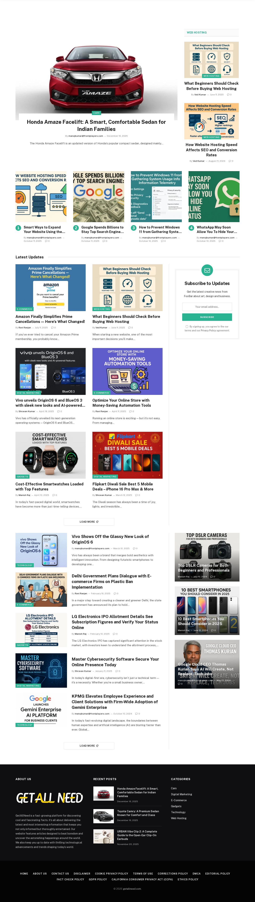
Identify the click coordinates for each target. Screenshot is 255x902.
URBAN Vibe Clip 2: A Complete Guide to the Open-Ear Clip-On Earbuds (137, 835)
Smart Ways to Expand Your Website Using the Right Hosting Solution (43, 229)
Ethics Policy (188, 879)
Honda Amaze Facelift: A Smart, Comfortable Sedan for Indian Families (96, 125)
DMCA (197, 873)
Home (24, 873)
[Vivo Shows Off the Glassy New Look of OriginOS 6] (41, 550)
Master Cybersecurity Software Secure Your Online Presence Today (115, 662)
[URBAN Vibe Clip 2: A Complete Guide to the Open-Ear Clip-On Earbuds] (103, 836)
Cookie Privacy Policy (111, 873)
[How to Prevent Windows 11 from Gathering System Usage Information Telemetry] (156, 196)
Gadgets (22, 476)
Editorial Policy (217, 873)
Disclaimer (82, 873)
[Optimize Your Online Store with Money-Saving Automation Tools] (127, 371)
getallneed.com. (132, 888)
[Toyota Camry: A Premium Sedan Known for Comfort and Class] (103, 816)
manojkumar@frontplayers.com (86, 136)
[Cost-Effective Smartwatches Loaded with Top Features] (50, 455)
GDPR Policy (98, 879)
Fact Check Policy (70, 879)
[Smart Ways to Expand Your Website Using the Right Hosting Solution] (40, 196)
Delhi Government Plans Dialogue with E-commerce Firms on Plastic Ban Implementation (111, 581)
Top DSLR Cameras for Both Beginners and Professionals (204, 568)
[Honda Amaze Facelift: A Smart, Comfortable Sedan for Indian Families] (96, 74)
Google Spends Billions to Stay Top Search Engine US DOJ (102, 229)
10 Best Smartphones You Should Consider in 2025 (201, 621)
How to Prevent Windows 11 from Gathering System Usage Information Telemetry (160, 229)
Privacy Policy (208, 330)
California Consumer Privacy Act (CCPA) (142, 879)
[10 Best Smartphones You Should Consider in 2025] (207, 610)
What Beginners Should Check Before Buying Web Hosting (211, 86)
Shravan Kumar (27, 411)
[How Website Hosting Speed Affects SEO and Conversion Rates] (211, 121)
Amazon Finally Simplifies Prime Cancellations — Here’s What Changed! (50, 319)
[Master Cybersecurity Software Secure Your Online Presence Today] (41, 670)
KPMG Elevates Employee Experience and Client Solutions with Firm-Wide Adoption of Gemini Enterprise (115, 702)
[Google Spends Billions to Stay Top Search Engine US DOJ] (98, 196)
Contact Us (60, 873)
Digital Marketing (28, 393)
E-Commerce (24, 309)
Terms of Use (143, 873)
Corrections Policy (173, 873)
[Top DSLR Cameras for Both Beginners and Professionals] (207, 557)
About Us (40, 873)
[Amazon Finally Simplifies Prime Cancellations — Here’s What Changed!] (50, 287)
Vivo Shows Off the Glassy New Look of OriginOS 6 (110, 539)
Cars (96, 113)
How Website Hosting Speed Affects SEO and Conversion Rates (211, 149)
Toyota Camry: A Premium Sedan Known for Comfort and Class (138, 813)
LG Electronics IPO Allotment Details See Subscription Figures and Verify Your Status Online (115, 622)
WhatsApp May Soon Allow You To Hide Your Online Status (215, 229)
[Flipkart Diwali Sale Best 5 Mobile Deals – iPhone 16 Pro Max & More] (127, 455)
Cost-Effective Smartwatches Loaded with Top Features (49, 486)
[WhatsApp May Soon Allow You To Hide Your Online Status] (214, 196)
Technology (24, 565)
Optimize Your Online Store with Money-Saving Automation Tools (121, 403)
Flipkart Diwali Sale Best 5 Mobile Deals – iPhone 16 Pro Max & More (122, 486)
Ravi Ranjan (25, 327)
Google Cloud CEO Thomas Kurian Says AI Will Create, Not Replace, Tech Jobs (206, 669)
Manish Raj (24, 495)
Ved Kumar (200, 94)
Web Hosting (197, 32)
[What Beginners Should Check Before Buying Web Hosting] (211, 60)
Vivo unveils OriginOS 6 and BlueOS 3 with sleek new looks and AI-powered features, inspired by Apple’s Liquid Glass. (48, 403)
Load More (87, 521)
